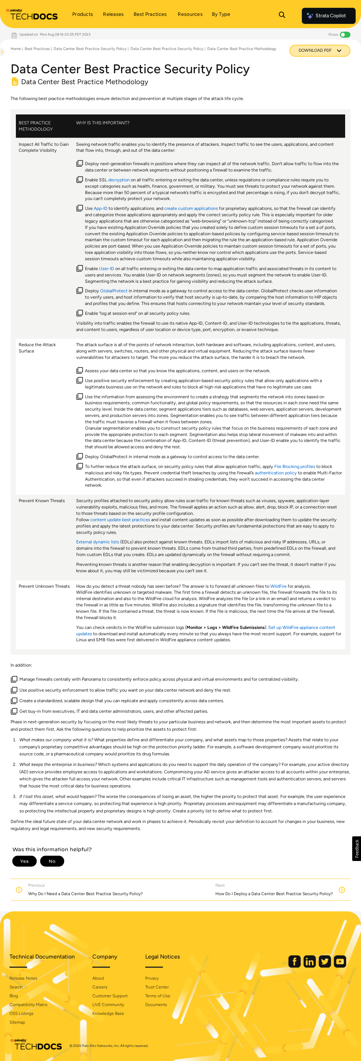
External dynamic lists (97, 541)
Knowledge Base (108, 1013)
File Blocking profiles (294, 466)
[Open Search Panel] (282, 16)
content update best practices (120, 519)
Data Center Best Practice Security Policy (90, 48)
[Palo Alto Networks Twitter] (325, 966)
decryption (119, 179)
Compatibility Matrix (28, 1004)
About (98, 978)
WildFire (278, 586)
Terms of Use (157, 995)
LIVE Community (108, 1004)
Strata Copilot (331, 16)
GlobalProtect (114, 290)
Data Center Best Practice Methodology (241, 48)
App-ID (101, 208)
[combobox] (0, 69)
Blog (14, 995)
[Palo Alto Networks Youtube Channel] (340, 966)
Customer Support (110, 995)
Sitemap (17, 1022)
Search (16, 987)
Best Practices (37, 48)
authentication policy (276, 472)
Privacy (152, 978)
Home (16, 48)
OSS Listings (21, 1013)
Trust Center (157, 987)
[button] (356, 848)
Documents (156, 1004)
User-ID (106, 268)
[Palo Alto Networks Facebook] (295, 966)
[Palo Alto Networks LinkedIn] (310, 966)
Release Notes (23, 978)
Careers (100, 987)
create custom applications (191, 208)
